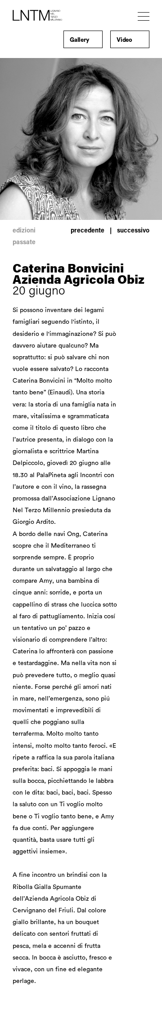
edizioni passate (24, 237)
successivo (133, 231)
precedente (87, 231)
